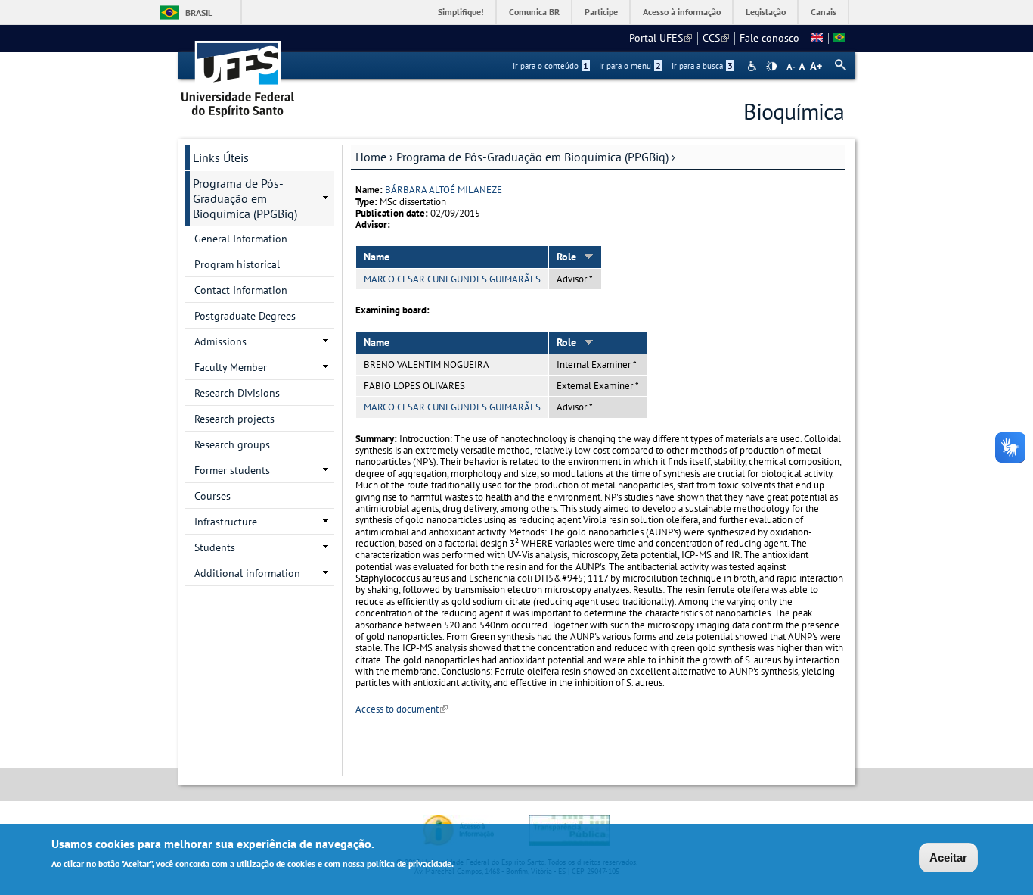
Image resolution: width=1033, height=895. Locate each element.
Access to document (401, 709)
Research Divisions (237, 393)
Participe (601, 11)
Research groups (232, 444)
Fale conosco (769, 38)
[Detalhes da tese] (839, 38)
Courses (212, 496)
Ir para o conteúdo (550, 66)
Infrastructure (225, 522)
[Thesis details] (817, 38)
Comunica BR (534, 11)
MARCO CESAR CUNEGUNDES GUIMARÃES (452, 279)
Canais (823, 11)
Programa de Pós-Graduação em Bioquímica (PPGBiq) (532, 156)
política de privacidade (409, 863)
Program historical (237, 264)
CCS (716, 38)
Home (370, 156)
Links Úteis (221, 157)
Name (376, 257)
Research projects (234, 419)
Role (566, 257)
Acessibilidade (753, 66)
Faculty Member (230, 367)
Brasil (198, 12)
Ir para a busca (702, 66)
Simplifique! (461, 11)
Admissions (220, 341)
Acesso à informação (682, 11)
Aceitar (948, 857)
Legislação (766, 11)
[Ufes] (238, 74)
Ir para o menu (630, 66)
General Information (240, 238)
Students (214, 547)
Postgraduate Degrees (245, 316)
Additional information (247, 573)
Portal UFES (660, 38)
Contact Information (240, 290)
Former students (232, 470)
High (771, 66)
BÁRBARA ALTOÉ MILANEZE (443, 189)
